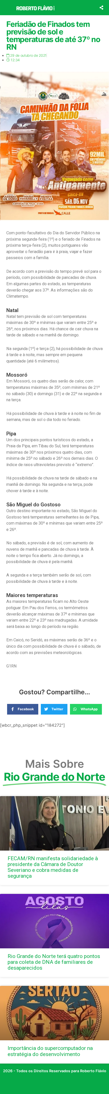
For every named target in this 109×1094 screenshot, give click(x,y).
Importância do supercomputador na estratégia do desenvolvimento (50, 1051)
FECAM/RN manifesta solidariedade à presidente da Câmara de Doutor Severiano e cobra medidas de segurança (53, 867)
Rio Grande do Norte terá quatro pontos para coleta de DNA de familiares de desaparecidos (54, 962)
